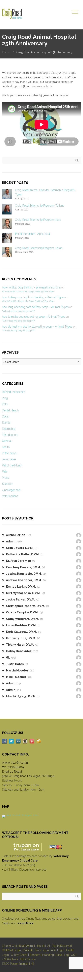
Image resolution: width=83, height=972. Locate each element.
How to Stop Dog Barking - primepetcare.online (31, 287)
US (73, 954)
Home (5, 52)
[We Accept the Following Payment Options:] (41, 847)
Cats (4, 404)
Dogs (5, 416)
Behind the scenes (13, 391)
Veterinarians (10, 496)
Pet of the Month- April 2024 (32, 233)
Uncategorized (11, 490)
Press (5, 477)
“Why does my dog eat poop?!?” (18, 311)
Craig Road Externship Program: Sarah (38, 248)
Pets (4, 471)
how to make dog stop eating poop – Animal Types (33, 316)
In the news (9, 453)
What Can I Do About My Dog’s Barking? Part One (28, 291)
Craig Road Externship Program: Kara (38, 219)
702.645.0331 (19, 762)
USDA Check (10, 959)
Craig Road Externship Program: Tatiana (39, 205)
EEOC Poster (28, 959)
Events (6, 422)
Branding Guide (52, 954)
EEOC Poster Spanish (15, 963)
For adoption (9, 434)
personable (9, 459)
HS (32, 963)
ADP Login (57, 950)
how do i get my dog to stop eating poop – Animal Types (37, 326)
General (7, 440)
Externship (8, 428)
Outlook (28, 950)
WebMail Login (11, 950)
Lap (66, 954)
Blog (5, 398)
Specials (7, 483)
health (6, 447)
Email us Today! (12, 771)
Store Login (42, 950)
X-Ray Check (19, 954)
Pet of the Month (12, 465)
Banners (35, 954)
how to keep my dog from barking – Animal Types (33, 297)
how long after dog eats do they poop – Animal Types (35, 307)
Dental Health (10, 410)
